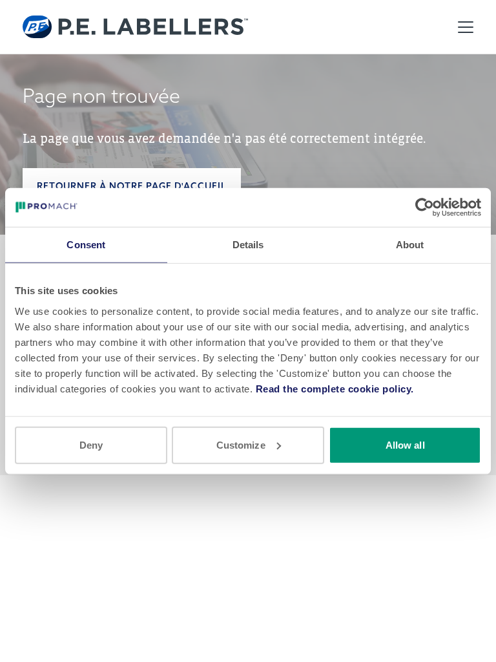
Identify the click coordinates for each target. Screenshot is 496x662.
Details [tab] (248, 244)
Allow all (405, 444)
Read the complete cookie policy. (335, 388)
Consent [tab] (86, 244)
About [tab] (410, 244)
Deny (91, 444)
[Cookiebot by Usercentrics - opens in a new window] (424, 207)
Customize (240, 444)
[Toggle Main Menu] (465, 27)
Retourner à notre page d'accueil (132, 186)
